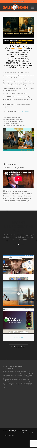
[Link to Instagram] (32, 432)
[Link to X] (26, 432)
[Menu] (31, 7)
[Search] (27, 7)
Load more (18, 337)
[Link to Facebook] (23, 432)
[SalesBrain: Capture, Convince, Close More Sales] (15, 7)
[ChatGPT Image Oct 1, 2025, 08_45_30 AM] (18, 27)
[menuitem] (27, 7)
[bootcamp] (18, 139)
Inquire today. (24, 111)
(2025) (11, 54)
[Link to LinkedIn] (29, 432)
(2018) (16, 56)
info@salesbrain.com (18, 67)
